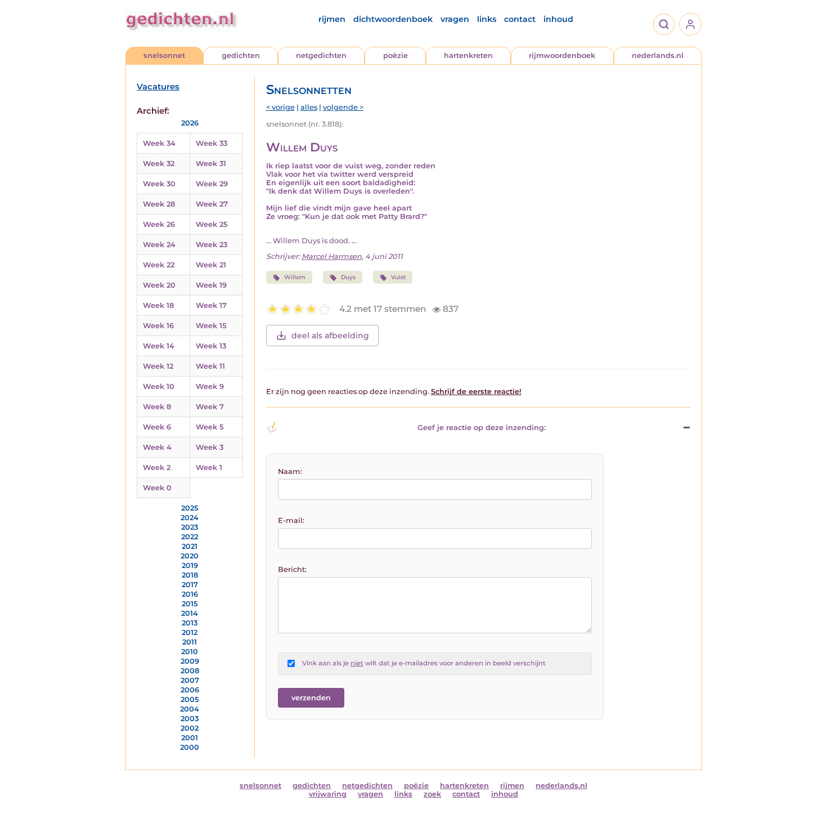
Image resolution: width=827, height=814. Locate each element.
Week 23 (211, 244)
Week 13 (211, 346)
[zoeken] (664, 24)
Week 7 (210, 406)
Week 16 (158, 325)
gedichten (241, 55)
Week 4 (157, 447)
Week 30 (159, 184)
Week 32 (158, 163)
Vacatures (158, 87)
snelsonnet (164, 55)
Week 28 (159, 204)
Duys (348, 277)
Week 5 (209, 427)
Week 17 (211, 305)
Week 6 (157, 427)
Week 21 (211, 265)
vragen (455, 19)
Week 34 (159, 143)
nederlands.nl (658, 55)
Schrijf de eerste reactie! (476, 391)
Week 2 (156, 467)
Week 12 (158, 366)
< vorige (280, 107)
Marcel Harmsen (332, 256)
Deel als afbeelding (330, 335)
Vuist (398, 277)
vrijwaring (328, 794)
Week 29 (212, 184)
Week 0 (157, 488)
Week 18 (158, 305)
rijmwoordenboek (562, 55)
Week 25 (211, 224)
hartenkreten (468, 55)
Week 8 (157, 406)
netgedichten (321, 55)
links (486, 19)
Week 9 (210, 386)
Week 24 (159, 244)
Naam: (290, 471)
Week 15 (211, 325)
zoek (432, 794)
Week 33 (211, 143)
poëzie (395, 55)
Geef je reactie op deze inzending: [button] (481, 427)
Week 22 (158, 265)
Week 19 (211, 285)
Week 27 (212, 204)
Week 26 (159, 224)
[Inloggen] (690, 24)
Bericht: (292, 569)
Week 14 (158, 346)
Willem (294, 277)
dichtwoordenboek (393, 19)
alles (308, 107)
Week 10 (158, 386)
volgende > (343, 107)
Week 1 (209, 467)
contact (520, 19)
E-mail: (291, 520)
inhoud (558, 19)
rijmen (331, 19)
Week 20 (159, 285)
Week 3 (209, 447)
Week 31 (211, 163)
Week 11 (210, 366)
